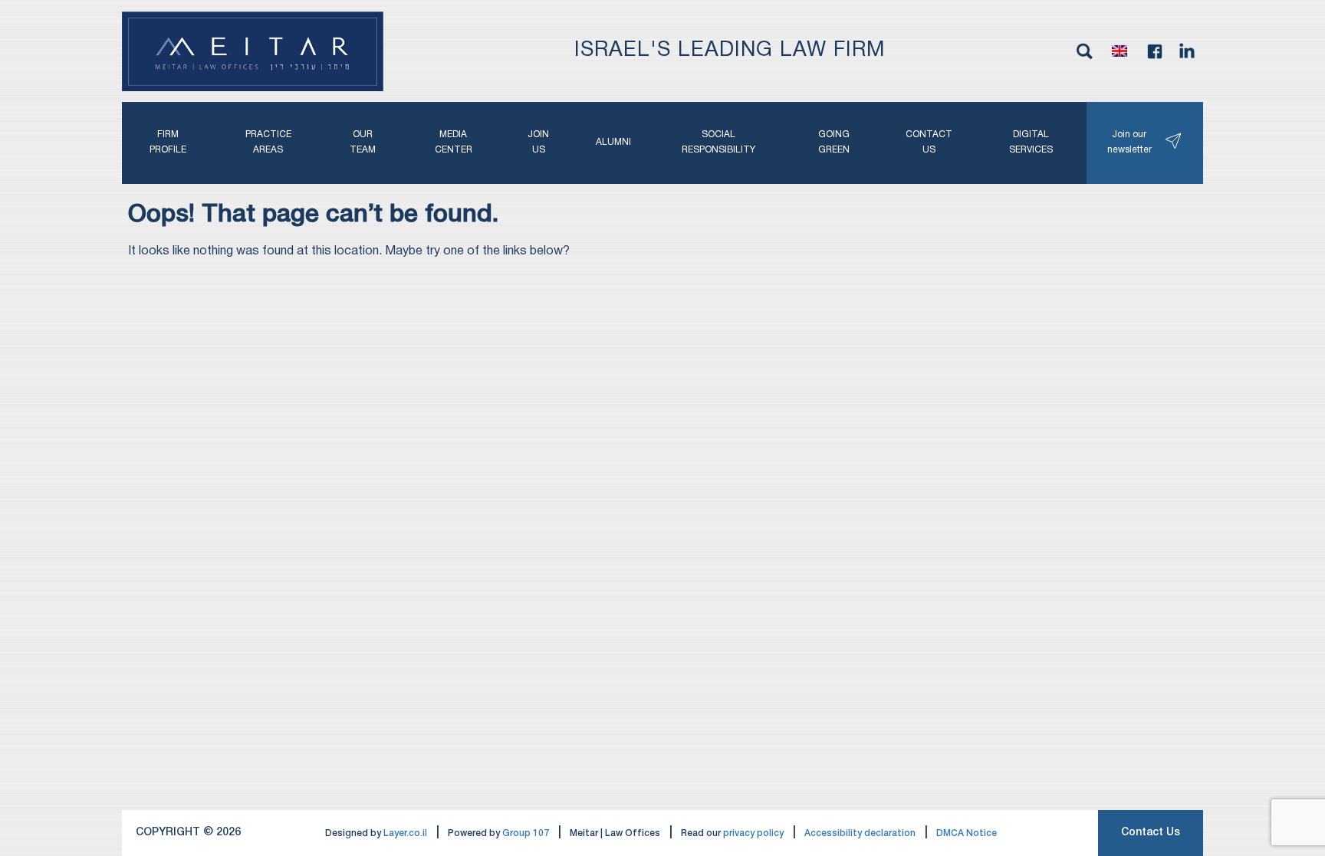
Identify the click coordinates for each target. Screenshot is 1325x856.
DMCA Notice (966, 833)
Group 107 (525, 833)
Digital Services (1031, 142)
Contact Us (1150, 833)
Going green (834, 142)
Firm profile (168, 142)
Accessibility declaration (860, 833)
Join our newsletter (1129, 142)
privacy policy (753, 833)
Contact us (929, 142)
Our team (363, 142)
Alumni (613, 142)
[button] (1119, 51)
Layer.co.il (405, 833)
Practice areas (268, 142)
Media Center (453, 142)
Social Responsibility (718, 142)
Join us (538, 142)
